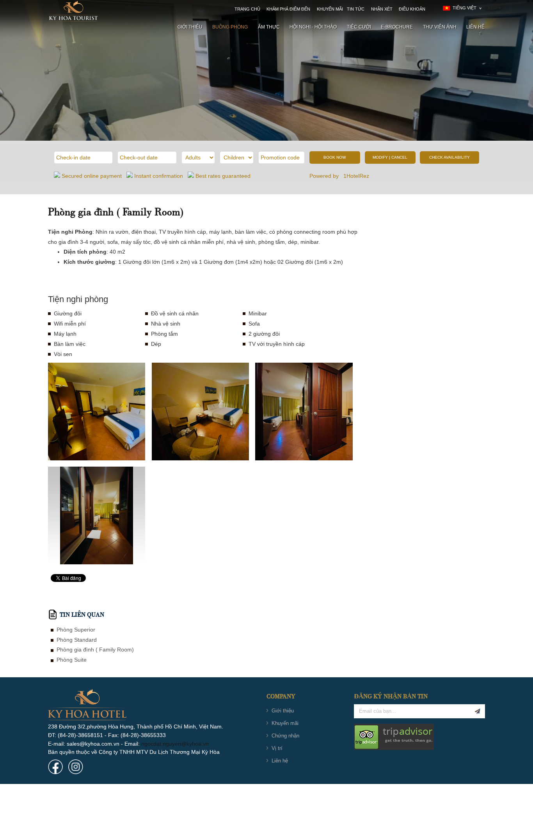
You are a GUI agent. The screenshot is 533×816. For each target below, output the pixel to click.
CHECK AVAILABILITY (449, 157)
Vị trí (277, 748)
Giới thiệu (190, 27)
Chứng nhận (285, 736)
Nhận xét (382, 9)
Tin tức (355, 9)
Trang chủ (247, 9)
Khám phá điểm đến (288, 9)
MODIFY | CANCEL (390, 157)
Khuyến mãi (330, 9)
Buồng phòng (230, 27)
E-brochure (397, 27)
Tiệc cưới (359, 27)
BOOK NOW (334, 157)
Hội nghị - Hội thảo (313, 27)
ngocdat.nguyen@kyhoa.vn (175, 744)
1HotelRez (357, 176)
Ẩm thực (269, 27)
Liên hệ (475, 27)
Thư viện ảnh (440, 27)
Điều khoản (412, 9)
